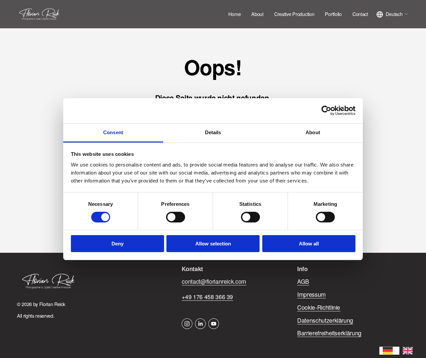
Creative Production (294, 14)
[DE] (389, 351)
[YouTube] (213, 323)
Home (234, 14)
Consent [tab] (113, 132)
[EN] (409, 351)
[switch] (175, 217)
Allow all (309, 243)
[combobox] (389, 351)
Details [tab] (213, 132)
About (257, 14)
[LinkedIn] (200, 323)
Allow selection (213, 243)
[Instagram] (187, 323)
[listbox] (392, 14)
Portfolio (333, 14)
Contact (360, 14)
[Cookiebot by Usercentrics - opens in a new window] (326, 111)
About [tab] (313, 132)
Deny (117, 243)
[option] (409, 351)
